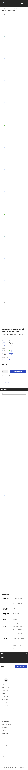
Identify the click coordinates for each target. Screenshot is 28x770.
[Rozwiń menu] (25, 3)
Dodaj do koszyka (21, 666)
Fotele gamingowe (9, 8)
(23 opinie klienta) (5, 335)
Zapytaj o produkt (8, 382)
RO (18, 762)
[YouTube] (6, 681)
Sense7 (3, 8)
